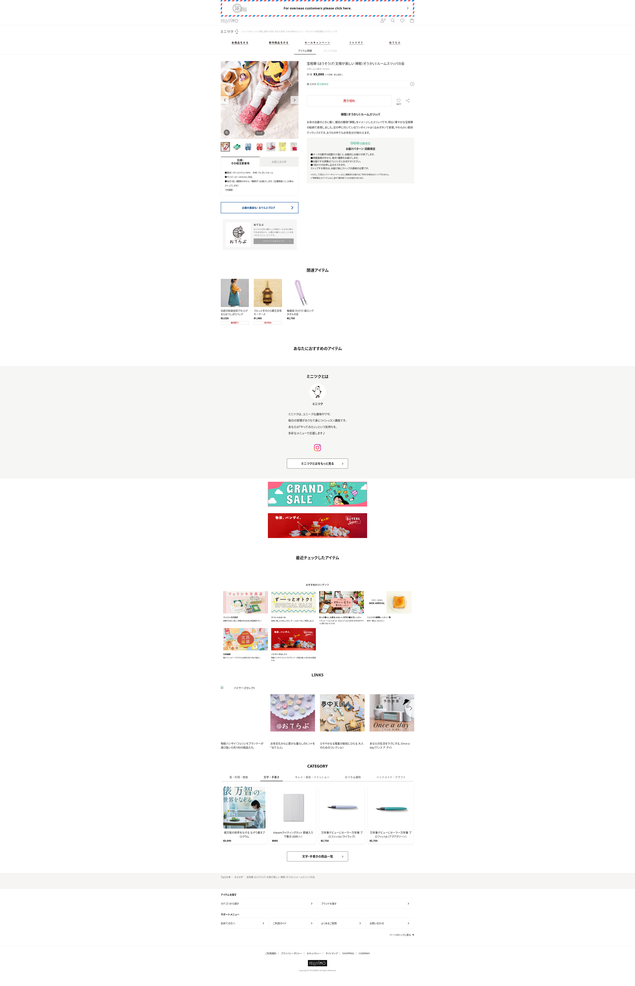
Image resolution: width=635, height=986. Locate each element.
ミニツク (238, 877)
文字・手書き (271, 777)
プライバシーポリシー (291, 953)
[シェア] (408, 100)
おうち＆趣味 (353, 777)
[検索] (393, 21)
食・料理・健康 (238, 777)
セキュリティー (314, 953)
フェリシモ (226, 877)
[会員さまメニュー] (383, 21)
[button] (294, 100)
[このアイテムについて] (412, 84)
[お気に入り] (402, 21)
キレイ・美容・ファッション (312, 777)
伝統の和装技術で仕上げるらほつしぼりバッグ (234, 312)
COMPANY (364, 953)
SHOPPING (348, 953)
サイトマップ (332, 953)
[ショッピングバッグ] (412, 21)
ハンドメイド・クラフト (391, 777)
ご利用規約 (270, 953)
